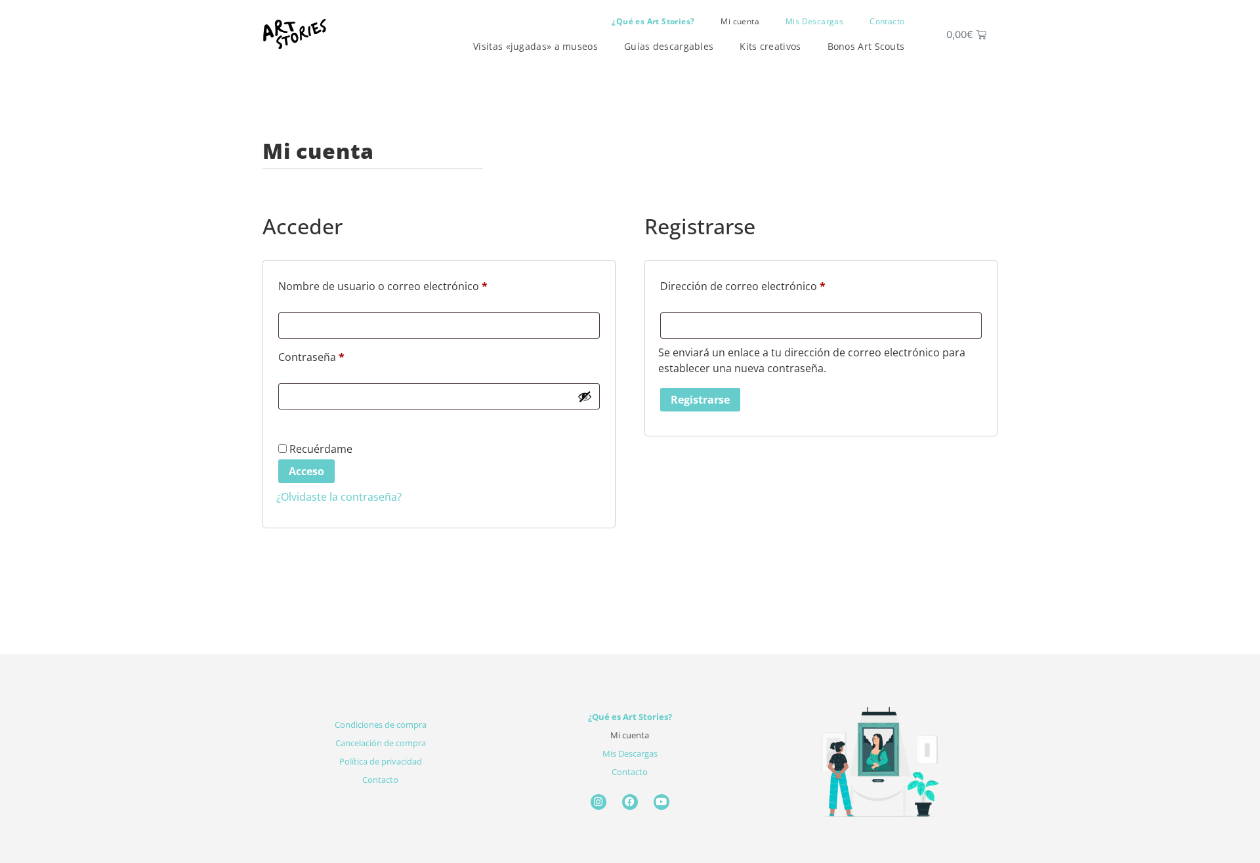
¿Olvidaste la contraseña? (339, 497)
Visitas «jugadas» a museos (535, 46)
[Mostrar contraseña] (585, 396)
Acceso (306, 471)
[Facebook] (630, 802)
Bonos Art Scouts (866, 46)
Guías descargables (668, 46)
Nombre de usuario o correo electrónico (410, 284)
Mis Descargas (814, 21)
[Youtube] (661, 802)
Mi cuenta (740, 21)
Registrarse (700, 399)
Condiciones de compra (381, 724)
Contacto (887, 21)
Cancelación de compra (380, 743)
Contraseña (339, 355)
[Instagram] (598, 802)
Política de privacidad (380, 761)
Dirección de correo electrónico (770, 284)
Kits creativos (770, 46)
